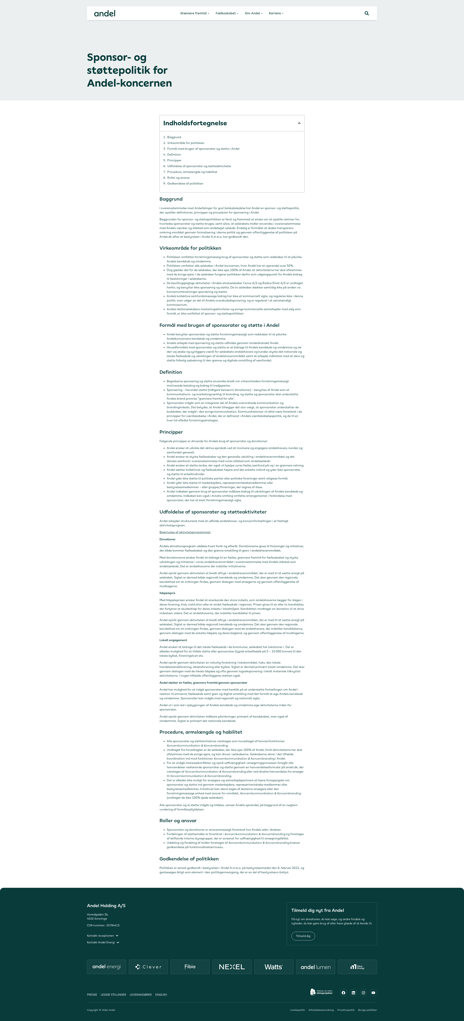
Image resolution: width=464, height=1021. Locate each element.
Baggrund (174, 137)
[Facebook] (343, 992)
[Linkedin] (353, 992)
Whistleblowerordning (321, 1010)
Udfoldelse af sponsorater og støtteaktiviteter (199, 166)
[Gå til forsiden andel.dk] (104, 13)
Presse (92, 994)
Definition (174, 154)
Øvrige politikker (367, 1010)
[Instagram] (363, 992)
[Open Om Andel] (262, 13)
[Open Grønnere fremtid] (208, 13)
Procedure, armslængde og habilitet (192, 172)
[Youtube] (373, 992)
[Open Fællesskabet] (238, 13)
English (161, 994)
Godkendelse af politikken (185, 183)
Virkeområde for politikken (185, 143)
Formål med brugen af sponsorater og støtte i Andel (203, 148)
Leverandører (141, 994)
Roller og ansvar (178, 177)
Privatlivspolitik (346, 1010)
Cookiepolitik (297, 1010)
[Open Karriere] (283, 13)
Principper (174, 160)
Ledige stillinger (113, 994)
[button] (299, 123)
